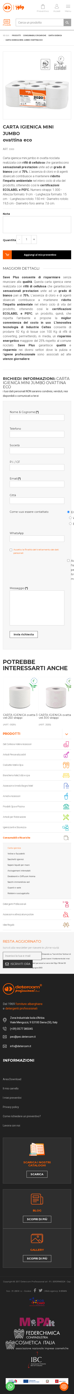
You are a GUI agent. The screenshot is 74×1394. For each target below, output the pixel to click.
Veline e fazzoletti (16, 853)
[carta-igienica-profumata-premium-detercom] (56, 694)
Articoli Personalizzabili (14, 754)
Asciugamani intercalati (19, 871)
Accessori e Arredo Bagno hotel (18, 785)
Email (69, 511)
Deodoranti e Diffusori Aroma (21, 876)
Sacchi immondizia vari (19, 882)
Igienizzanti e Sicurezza (14, 827)
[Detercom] (13, 7)
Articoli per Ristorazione (14, 816)
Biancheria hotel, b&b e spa (16, 775)
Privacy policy (11, 1107)
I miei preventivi (12, 1097)
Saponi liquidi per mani (19, 865)
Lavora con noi (11, 1125)
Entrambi (71, 523)
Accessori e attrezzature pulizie (18, 914)
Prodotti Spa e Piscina (13, 806)
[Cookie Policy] (64, 1386)
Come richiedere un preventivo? (22, 1116)
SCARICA (37, 1174)
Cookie (27, 1291)
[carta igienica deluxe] (20, 694)
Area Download (12, 1079)
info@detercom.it (20, 1046)
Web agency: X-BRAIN (56, 1291)
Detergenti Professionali (14, 904)
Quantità (9, 240)
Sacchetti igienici (16, 859)
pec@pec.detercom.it (23, 1036)
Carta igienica (14, 848)
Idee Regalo (8, 924)
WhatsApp (71, 517)
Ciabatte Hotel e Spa (13, 765)
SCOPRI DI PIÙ (37, 1219)
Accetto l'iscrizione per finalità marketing (69, 569)
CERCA (67, 22)
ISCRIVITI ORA (20, 964)
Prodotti (11, 734)
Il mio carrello (11, 1088)
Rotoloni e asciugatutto (18, 893)
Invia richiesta (24, 634)
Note (6, 214)
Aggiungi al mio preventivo (40, 254)
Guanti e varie (14, 888)
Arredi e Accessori (11, 796)
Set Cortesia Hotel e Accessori (17, 744)
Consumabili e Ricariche (16, 837)
